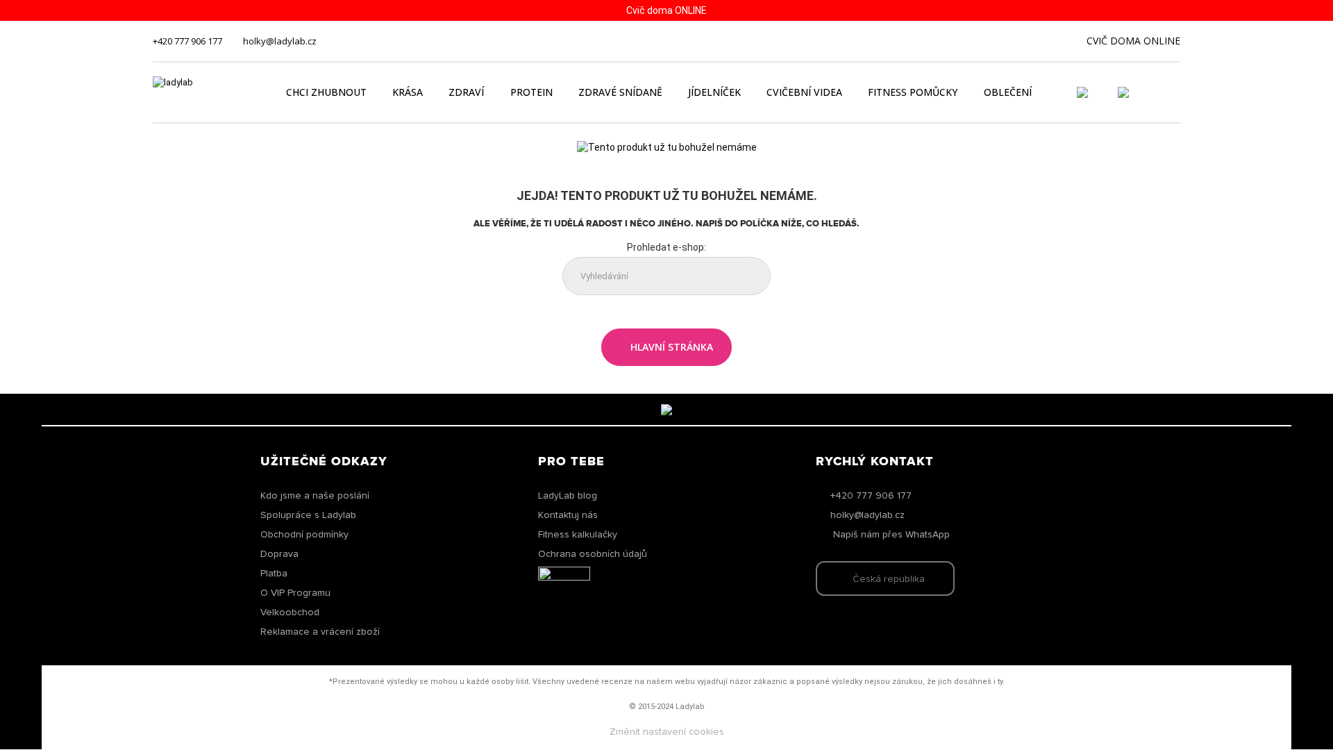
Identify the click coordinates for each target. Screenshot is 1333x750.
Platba (273, 573)
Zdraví (466, 92)
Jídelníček (714, 92)
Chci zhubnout (326, 92)
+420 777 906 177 (187, 41)
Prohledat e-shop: (666, 247)
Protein (531, 92)
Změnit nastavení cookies (667, 732)
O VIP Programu (295, 593)
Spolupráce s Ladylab (308, 515)
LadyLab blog (567, 496)
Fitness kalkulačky (577, 535)
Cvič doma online (1133, 40)
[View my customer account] (1099, 92)
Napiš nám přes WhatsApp (891, 535)
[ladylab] (204, 92)
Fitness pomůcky (912, 92)
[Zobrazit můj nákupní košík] (1163, 91)
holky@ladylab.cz (280, 41)
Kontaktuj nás (568, 515)
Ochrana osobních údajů (592, 554)
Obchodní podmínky (304, 535)
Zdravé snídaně (620, 92)
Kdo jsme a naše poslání (314, 496)
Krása (407, 92)
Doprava (279, 554)
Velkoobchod (289, 612)
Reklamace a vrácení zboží (320, 632)
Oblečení (1008, 92)
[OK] (749, 276)
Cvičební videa (804, 92)
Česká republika (889, 579)
